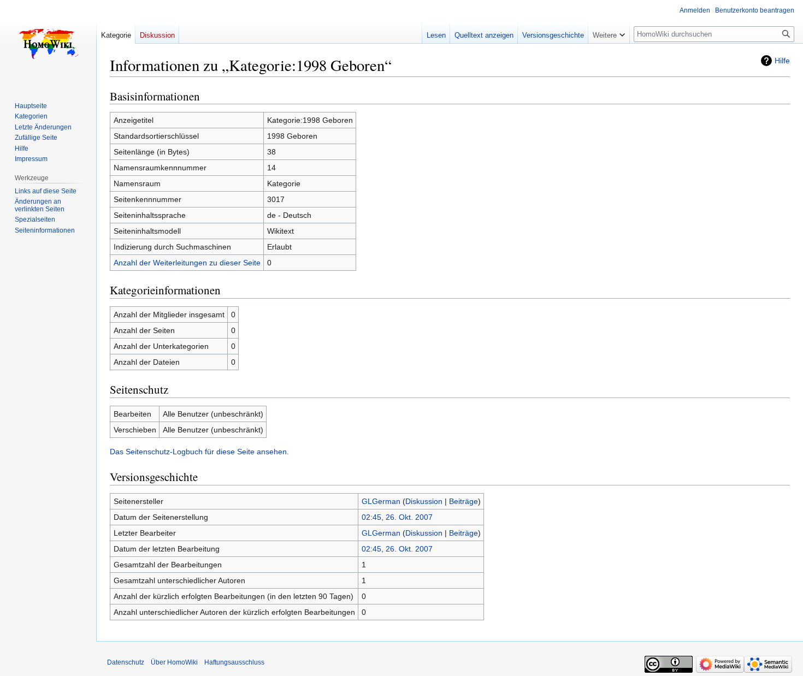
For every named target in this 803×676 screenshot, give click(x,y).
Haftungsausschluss (234, 662)
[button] (608, 33)
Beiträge (463, 501)
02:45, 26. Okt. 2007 (397, 517)
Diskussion (423, 501)
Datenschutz (125, 662)
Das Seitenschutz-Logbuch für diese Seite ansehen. (199, 451)
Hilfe (782, 60)
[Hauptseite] (48, 43)
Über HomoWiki (174, 662)
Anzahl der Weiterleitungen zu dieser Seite (187, 262)
